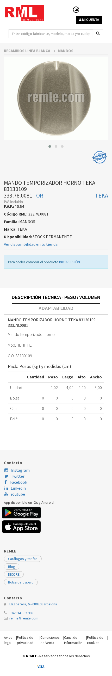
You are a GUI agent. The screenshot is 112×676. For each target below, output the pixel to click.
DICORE (14, 574)
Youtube (18, 494)
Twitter (17, 476)
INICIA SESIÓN (69, 262)
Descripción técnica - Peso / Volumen (56, 297)
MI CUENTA (90, 20)
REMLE (31, 656)
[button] (50, 146)
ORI (40, 195)
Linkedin (18, 488)
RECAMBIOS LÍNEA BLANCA (27, 50)
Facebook (18, 482)
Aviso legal (8, 640)
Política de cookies (95, 640)
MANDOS (65, 50)
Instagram (20, 470)
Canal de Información (73, 640)
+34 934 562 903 (21, 613)
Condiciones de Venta (50, 640)
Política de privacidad (25, 640)
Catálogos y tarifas (23, 558)
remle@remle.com (23, 618)
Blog (11, 566)
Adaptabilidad (56, 308)
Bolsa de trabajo (21, 582)
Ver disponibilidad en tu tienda (31, 244)
